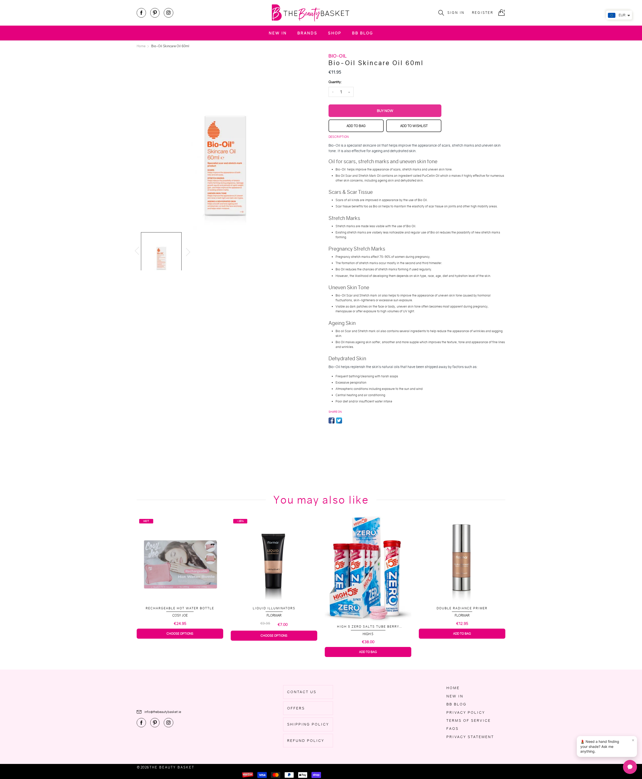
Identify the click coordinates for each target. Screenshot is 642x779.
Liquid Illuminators (274, 608)
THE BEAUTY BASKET (171, 767)
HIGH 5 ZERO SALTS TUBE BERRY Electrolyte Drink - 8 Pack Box (368, 627)
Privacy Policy (465, 712)
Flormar (274, 615)
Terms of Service (468, 720)
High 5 (368, 634)
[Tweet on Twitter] (339, 420)
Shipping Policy (308, 724)
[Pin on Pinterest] (347, 420)
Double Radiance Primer (462, 608)
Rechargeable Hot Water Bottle (180, 608)
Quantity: (335, 82)
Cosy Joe (180, 615)
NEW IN (278, 33)
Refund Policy (305, 740)
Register (482, 13)
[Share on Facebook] (332, 420)
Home (453, 688)
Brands (307, 33)
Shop (335, 33)
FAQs (452, 728)
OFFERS (296, 708)
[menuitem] (278, 33)
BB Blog (362, 33)
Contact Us (301, 692)
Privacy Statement (470, 737)
